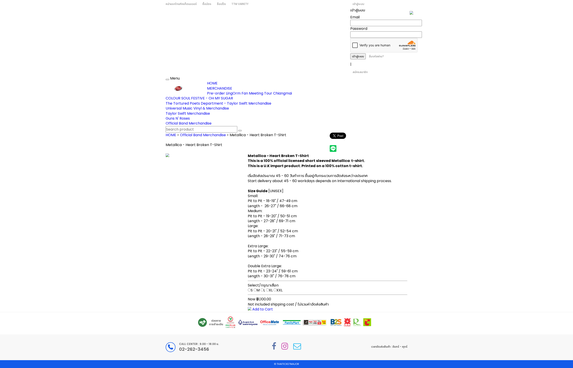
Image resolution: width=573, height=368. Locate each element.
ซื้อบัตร (206, 4)
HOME (212, 83)
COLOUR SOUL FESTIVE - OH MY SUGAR (199, 98)
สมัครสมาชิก (360, 72)
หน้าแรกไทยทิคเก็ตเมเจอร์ (181, 4)
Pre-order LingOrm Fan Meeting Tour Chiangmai (249, 93)
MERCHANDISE (219, 88)
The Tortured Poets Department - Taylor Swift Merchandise (218, 103)
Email (355, 17)
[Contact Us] (297, 346)
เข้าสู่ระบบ (358, 4)
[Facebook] (273, 346)
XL (271, 290)
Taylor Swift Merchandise (188, 113)
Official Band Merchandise (189, 123)
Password (358, 28)
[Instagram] (284, 346)
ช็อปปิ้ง (221, 4)
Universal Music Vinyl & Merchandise (197, 108)
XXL (279, 290)
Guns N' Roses (178, 118)
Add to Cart (262, 309)
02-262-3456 (194, 349)
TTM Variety (239, 4)
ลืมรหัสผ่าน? (376, 56)
